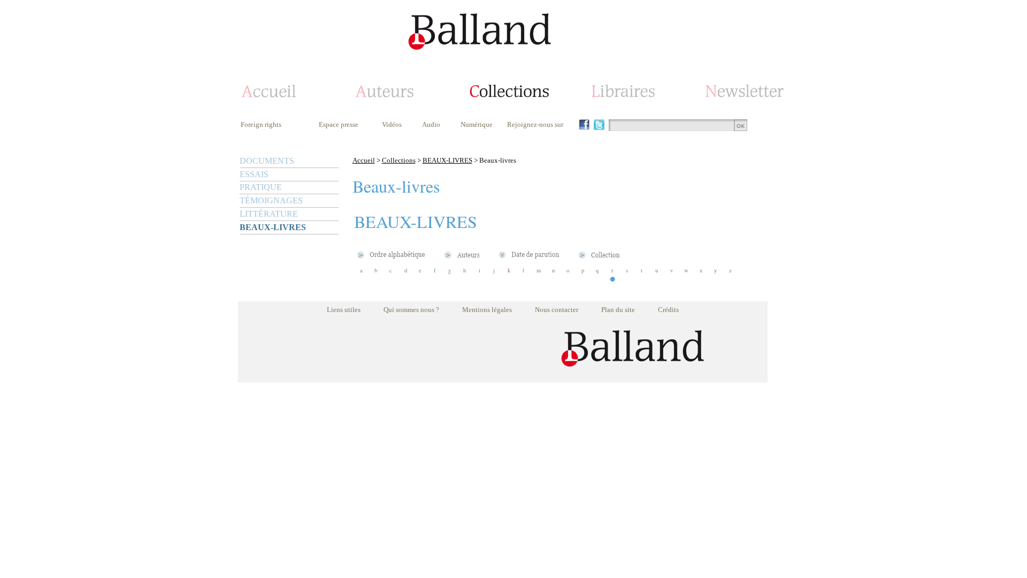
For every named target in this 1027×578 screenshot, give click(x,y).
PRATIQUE (261, 187)
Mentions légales (487, 310)
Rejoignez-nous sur (535, 124)
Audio (431, 124)
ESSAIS (254, 174)
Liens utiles (344, 310)
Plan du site (618, 310)
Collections (399, 160)
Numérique (477, 124)
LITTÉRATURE (269, 213)
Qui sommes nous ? (411, 310)
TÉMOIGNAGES (271, 200)
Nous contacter (556, 310)
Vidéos (392, 124)
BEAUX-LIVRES (273, 227)
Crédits (668, 310)
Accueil (363, 160)
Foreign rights (261, 124)
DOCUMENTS (267, 160)
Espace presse (338, 124)
